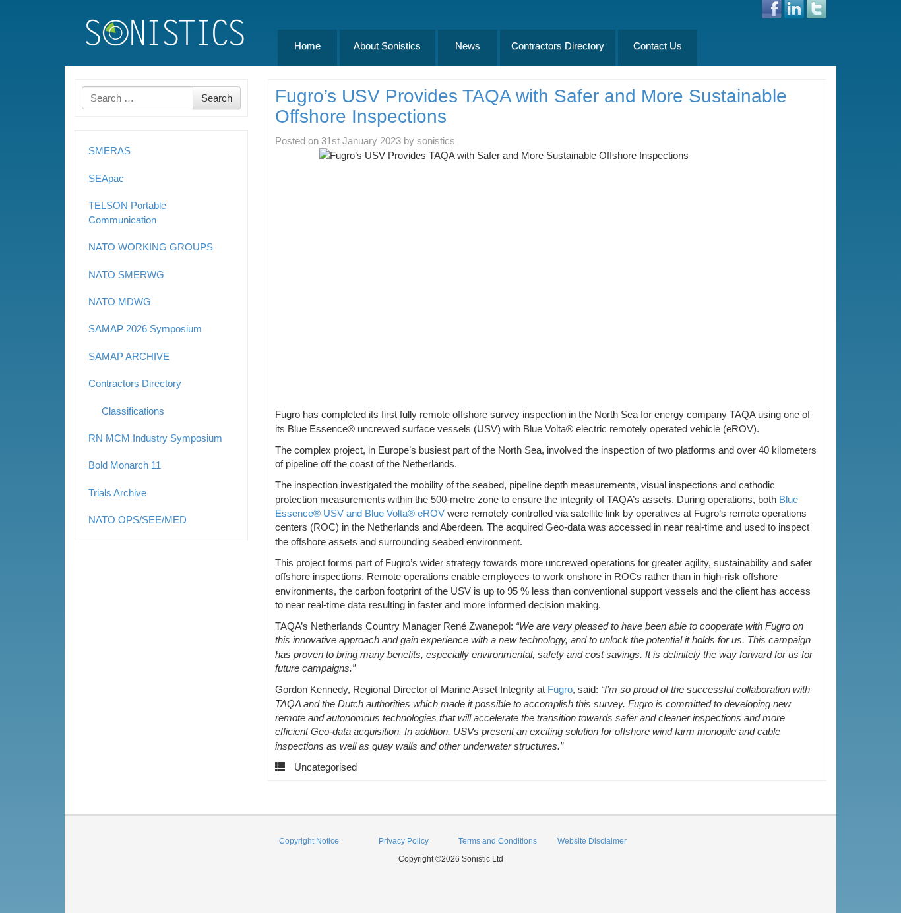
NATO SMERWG (126, 274)
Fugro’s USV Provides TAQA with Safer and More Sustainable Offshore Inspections (531, 106)
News (467, 45)
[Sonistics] (165, 32)
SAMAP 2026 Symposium (145, 328)
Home (307, 45)
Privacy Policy (404, 841)
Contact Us (657, 45)
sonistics (436, 140)
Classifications (133, 411)
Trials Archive (117, 492)
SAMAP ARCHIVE (129, 356)
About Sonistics (387, 45)
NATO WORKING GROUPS (150, 246)
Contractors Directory (557, 45)
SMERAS (109, 150)
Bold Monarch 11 (124, 465)
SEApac (106, 178)
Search (216, 97)
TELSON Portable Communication (127, 212)
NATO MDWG (119, 301)
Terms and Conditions (497, 841)
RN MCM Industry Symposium (155, 438)
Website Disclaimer (592, 841)
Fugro (560, 689)
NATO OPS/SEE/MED (137, 519)
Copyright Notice (309, 841)
